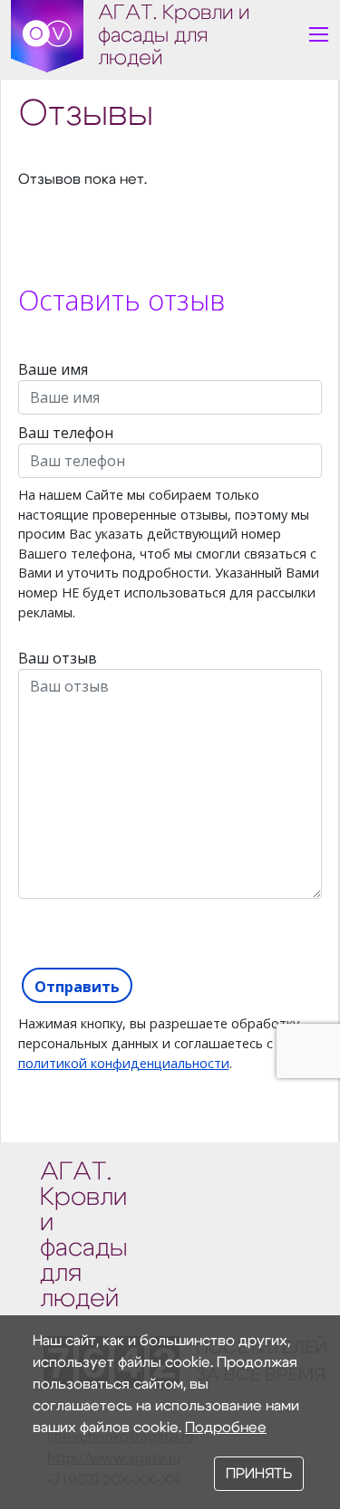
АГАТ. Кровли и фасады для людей (173, 36)
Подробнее (226, 1427)
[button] (318, 34)
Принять (259, 1473)
